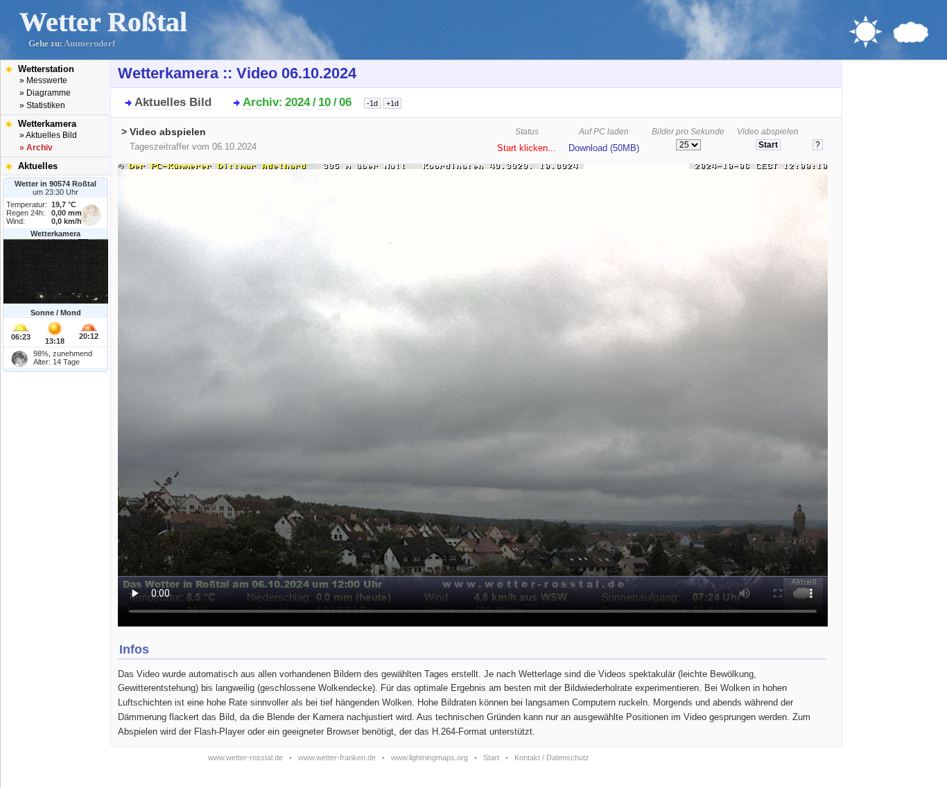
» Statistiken (42, 105)
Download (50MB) (603, 148)
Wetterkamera (47, 124)
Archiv (261, 102)
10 (324, 102)
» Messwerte (43, 80)
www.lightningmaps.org (429, 757)
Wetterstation (46, 69)
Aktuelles (38, 166)
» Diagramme (45, 93)
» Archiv (36, 147)
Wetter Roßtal (103, 21)
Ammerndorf (89, 44)
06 (345, 102)
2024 (297, 102)
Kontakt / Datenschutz (551, 757)
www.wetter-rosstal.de (245, 757)
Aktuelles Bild (172, 102)
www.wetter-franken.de (337, 757)
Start (491, 757)
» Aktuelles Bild (48, 135)
